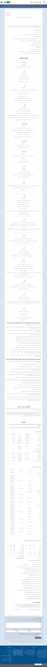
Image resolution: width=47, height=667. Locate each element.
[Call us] (6, 2)
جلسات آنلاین (28, 6)
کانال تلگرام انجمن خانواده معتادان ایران (6, 656)
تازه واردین (41, 6)
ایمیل (28, 629)
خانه (43, 6)
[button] (44, 664)
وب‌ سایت (15, 629)
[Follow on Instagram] (9, 2)
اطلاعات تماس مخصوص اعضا (6, 660)
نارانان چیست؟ (9, 650)
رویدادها (21, 6)
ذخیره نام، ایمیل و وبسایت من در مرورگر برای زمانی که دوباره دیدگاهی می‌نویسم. (29, 633)
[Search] (1, 2)
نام (40, 629)
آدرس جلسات (33, 6)
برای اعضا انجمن (16, 6)
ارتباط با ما (8, 6)
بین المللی (11, 6)
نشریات (24, 6)
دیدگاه (40, 621)
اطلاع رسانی (4, 6)
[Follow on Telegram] (4, 2)
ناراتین (37, 6)
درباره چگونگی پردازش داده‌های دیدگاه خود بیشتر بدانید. (17, 641)
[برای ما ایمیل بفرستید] (8, 2)
